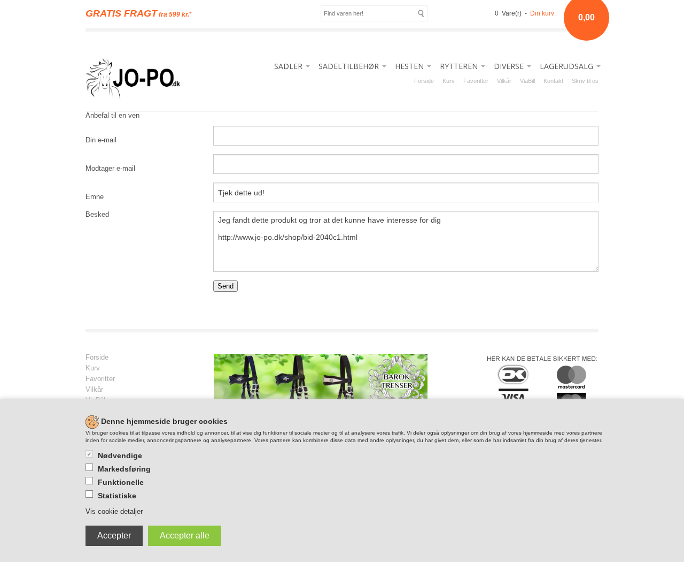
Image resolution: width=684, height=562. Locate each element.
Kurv (448, 81)
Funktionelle (121, 482)
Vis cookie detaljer (114, 511)
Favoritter (475, 81)
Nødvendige (120, 455)
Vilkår (504, 81)
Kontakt (553, 81)
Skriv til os (585, 81)
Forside (424, 81)
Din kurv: (543, 13)
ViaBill (527, 81)
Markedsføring (124, 469)
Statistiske (117, 495)
